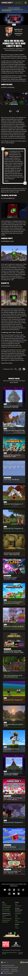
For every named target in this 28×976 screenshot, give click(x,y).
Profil (16, 926)
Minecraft (4, 904)
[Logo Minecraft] (7, 3)
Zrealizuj (17, 928)
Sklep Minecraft (18, 905)
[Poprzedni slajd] (10, 111)
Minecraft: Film (5, 922)
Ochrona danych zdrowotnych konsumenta (9, 967)
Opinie (16, 916)
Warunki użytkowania (5, 969)
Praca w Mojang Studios (7, 918)
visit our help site (16, 351)
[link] (4, 889)
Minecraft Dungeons (6, 907)
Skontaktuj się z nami (19, 922)
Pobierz (16, 920)
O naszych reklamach (5, 971)
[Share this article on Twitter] (16, 369)
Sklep (16, 904)
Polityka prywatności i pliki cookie (7, 965)
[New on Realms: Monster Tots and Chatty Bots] (14, 210)
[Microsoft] (24, 962)
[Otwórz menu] (25, 2)
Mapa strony (17, 918)
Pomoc (16, 915)
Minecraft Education (6, 911)
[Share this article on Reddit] (20, 369)
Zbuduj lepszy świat (6, 920)
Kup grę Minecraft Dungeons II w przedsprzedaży (12, 10)
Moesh (13, 117)
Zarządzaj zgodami (21, 953)
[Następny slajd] (17, 111)
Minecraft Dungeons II (6, 905)
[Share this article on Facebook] (24, 369)
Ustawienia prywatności (8, 973)
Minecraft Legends (6, 909)
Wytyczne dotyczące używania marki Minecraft (9, 953)
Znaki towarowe (14, 969)
